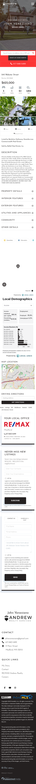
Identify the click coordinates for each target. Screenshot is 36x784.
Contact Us (7, 438)
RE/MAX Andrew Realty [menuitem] (12, 673)
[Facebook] (5, 687)
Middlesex (17, 407)
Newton (24, 407)
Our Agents (16, 438)
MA (12, 407)
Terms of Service (24, 585)
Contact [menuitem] (5, 669)
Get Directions (18, 402)
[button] (33, 53)
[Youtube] (10, 687)
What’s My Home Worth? (18, 57)
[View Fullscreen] (4, 374)
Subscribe (15, 500)
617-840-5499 (19, 63)
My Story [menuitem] (6, 666)
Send (15, 577)
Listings (7, 407)
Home (2, 407)
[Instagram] (15, 687)
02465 (30, 407)
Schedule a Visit (24, 519)
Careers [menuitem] (5, 677)
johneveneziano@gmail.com (16, 639)
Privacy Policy (18, 494)
